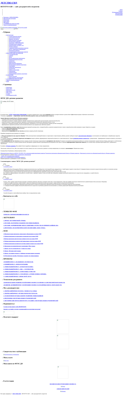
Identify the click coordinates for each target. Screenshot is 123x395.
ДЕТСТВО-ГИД (9, 3)
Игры (10, 57)
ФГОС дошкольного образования (17, 49)
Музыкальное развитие (14, 41)
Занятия (11, 55)
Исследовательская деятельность (17, 58)
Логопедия (11, 60)
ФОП (121, 9)
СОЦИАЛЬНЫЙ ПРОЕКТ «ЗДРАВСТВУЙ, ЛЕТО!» (18, 276)
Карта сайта (6, 21)
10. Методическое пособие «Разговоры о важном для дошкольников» (21, 255)
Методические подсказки (9, 18)
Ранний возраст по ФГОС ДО (16, 45)
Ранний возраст (13, 72)
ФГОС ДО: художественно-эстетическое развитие (13, 157)
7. (3, 276)
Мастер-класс (12, 62)
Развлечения (12, 71)
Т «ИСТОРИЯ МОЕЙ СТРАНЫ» (17, 220)
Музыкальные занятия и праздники (17, 64)
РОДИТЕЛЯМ (118, 14)
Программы (12, 66)
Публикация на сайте (117, 12)
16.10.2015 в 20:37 (7, 190)
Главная (120, 11)
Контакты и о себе (10, 90)
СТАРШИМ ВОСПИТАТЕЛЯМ (11, 23)
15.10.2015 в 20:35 (7, 166)
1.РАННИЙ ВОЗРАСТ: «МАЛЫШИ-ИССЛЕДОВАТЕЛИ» (18, 261)
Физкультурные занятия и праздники (18, 73)
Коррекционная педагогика (15, 59)
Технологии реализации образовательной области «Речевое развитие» (62, 153)
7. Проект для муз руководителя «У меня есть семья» (17, 248)
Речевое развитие (13, 46)
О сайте (8, 93)
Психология (12, 68)
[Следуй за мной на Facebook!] (10, 27)
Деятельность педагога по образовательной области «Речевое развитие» (97, 153)
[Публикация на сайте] (11, 354)
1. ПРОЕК (6, 220)
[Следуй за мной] (22, 27)
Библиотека (6, 19)
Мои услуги (9, 92)
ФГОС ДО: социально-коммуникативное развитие (32, 153)
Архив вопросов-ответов (15, 36)
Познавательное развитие (15, 44)
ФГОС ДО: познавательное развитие (10, 156)
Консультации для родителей (16, 77)
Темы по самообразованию (10, 25)
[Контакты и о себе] (8, 208)
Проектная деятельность (15, 67)
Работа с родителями (14, 69)
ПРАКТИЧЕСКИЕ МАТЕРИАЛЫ (14, 53)
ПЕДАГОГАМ (118, 13)
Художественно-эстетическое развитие (18, 51)
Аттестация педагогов (14, 37)
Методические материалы (15, 63)
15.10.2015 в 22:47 (7, 179)
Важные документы (14, 39)
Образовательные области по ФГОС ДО (10, 153)
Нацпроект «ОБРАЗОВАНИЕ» (10, 17)
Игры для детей (13, 76)
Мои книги (6, 22)
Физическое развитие (14, 50)
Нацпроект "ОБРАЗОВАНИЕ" (16, 42)
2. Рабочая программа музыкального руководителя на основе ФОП (20, 236)
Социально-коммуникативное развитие (18, 48)
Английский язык (13, 54)
